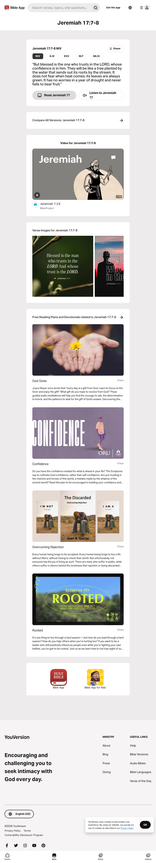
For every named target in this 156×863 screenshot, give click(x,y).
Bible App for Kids (95, 687)
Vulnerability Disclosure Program (24, 835)
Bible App (58, 687)
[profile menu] (144, 7)
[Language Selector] (130, 7)
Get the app (113, 7)
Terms (27, 830)
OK (145, 824)
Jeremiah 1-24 (54, 204)
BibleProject (47, 208)
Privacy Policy (13, 830)
